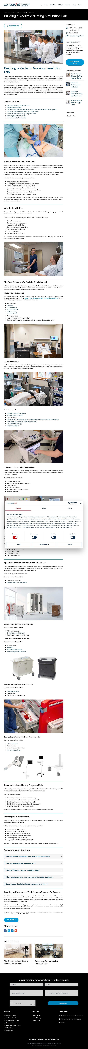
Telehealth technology (14, 424)
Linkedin (74, 116)
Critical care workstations (15, 633)
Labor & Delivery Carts (12, 1020)
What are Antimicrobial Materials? (75, 85)
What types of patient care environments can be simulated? (29, 877)
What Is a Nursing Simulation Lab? (18, 105)
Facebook (5, 930)
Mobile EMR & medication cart (17, 420)
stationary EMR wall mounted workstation (44, 420)
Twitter (9, 930)
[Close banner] (80, 503)
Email (16, 930)
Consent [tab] (18, 508)
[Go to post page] (18, 951)
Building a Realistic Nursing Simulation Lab (76, 94)
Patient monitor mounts (15, 415)
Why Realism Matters (14, 107)
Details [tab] (44, 508)
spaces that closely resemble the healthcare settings (41, 298)
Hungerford (53, 1045)
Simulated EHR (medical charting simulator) (22, 422)
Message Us (36, 1015)
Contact (80, 5)
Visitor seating (12, 312)
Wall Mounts (9, 1030)
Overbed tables (12, 308)
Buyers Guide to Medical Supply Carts (76, 103)
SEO (33, 1045)
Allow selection (44, 544)
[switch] (34, 537)
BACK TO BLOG (14, 26)
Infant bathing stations (14, 649)
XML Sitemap (37, 1018)
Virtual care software (14, 750)
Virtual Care (9, 1028)
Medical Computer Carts (13, 1025)
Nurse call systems (13, 426)
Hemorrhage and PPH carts (16, 652)
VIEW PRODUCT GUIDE (75, 62)
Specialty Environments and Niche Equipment (22, 112)
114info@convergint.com (76, 36)
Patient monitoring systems (16, 413)
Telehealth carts (12, 744)
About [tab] (70, 508)
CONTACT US (11, 920)
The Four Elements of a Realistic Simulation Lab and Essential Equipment (32, 109)
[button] (41, 5)
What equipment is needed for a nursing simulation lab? (28, 856)
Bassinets (10, 647)
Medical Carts (10, 1023)
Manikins (10, 306)
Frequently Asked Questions (16, 118)
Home (46, 5)
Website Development (42, 1045)
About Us (52, 5)
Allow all (69, 544)
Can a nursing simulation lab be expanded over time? (26, 884)
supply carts (22, 583)
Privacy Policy (37, 1020)
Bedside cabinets (12, 310)
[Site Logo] (17, 4)
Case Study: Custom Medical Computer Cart (15, 962)
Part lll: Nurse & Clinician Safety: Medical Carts (76, 76)
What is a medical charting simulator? (21, 863)
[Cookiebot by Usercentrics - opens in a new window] (69, 503)
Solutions (60, 5)
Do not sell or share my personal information (44, 1039)
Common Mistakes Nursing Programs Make (21, 114)
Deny (18, 544)
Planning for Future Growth (16, 116)
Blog (74, 5)
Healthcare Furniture (12, 1018)
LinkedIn (12, 930)
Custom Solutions (11, 1015)
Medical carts (11, 583)
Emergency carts (13, 691)
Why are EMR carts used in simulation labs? (22, 870)
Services (67, 5)
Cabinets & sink (12, 314)
